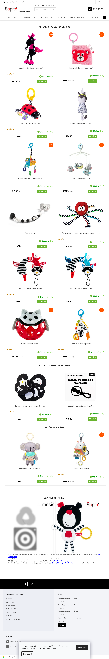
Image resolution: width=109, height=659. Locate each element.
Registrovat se (7, 2)
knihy (66, 563)
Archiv (62, 625)
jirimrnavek (32, 584)
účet (22, 2)
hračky (70, 563)
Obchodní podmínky (12, 616)
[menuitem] (11, 17)
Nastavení (27, 654)
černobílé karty (57, 563)
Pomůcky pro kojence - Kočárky (69, 598)
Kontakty (9, 599)
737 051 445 (41, 5)
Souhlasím (82, 647)
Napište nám (10, 602)
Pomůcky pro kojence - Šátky (68, 611)
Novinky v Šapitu (25, 584)
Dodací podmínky (11, 612)
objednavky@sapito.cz (16, 641)
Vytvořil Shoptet (10, 656)
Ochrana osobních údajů (13, 619)
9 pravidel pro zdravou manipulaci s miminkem (74, 618)
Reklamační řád (11, 609)
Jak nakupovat (10, 605)
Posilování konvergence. (62, 561)
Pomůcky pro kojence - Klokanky (69, 605)
